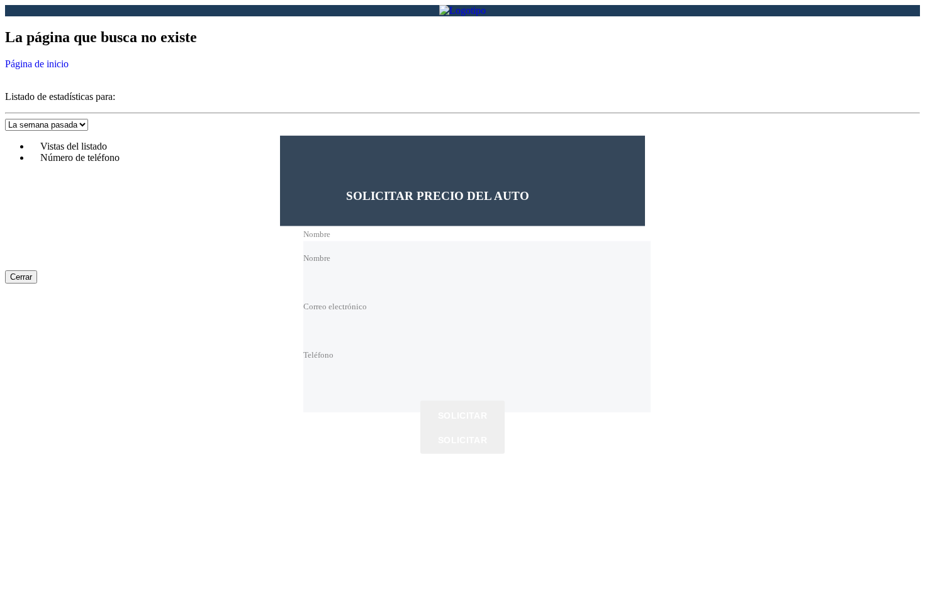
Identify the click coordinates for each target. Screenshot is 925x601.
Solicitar (462, 416)
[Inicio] (462, 10)
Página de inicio (37, 63)
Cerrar (21, 277)
